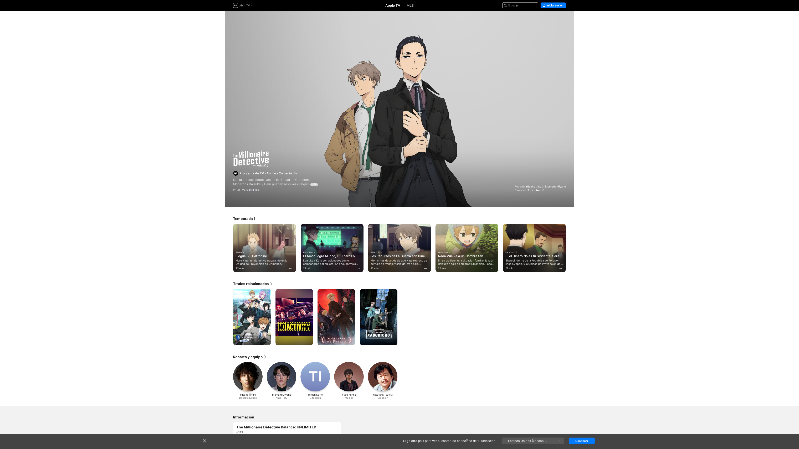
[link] (253, 283)
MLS (410, 5)
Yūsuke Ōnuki (534, 186)
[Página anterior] (229, 248)
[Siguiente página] (570, 248)
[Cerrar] (204, 441)
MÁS (314, 184)
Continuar (581, 441)
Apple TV (392, 5)
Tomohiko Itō (535, 190)
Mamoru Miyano (555, 186)
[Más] (291, 268)
